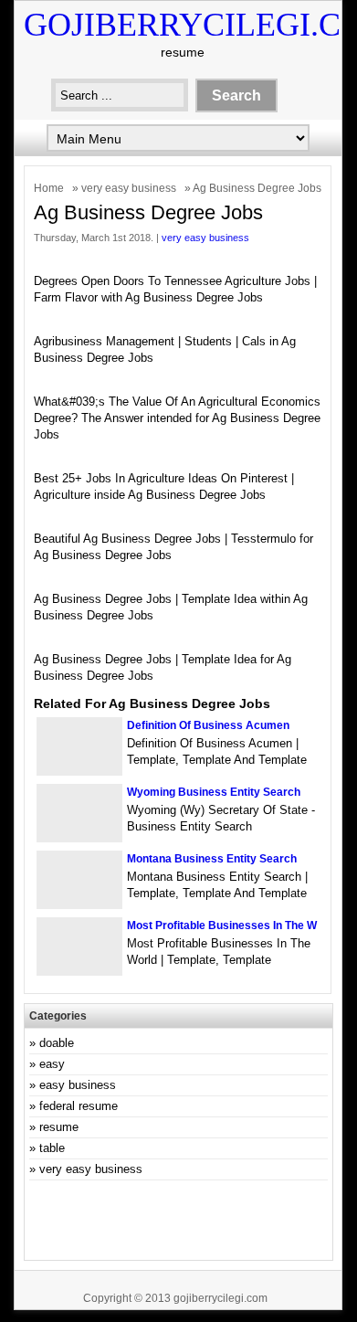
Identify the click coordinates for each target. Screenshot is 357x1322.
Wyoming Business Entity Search (213, 792)
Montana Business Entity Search (212, 858)
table (52, 1148)
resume (59, 1127)
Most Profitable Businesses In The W (222, 925)
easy (52, 1064)
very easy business (128, 188)
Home (49, 188)
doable (56, 1043)
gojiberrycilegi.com (220, 1298)
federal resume (78, 1106)
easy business (77, 1085)
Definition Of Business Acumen (208, 725)
